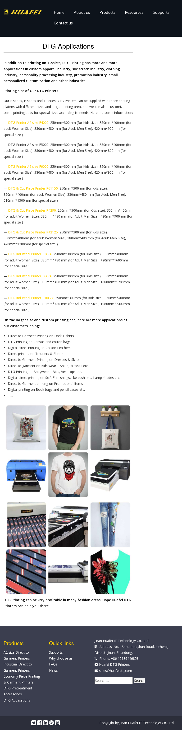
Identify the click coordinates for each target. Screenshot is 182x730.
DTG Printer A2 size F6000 (28, 166)
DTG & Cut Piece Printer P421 (31, 232)
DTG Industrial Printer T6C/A (30, 276)
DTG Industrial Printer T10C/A (31, 298)
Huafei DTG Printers (114, 664)
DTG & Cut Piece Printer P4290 (32, 210)
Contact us (63, 23)
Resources (134, 12)
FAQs (53, 664)
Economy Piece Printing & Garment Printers (22, 679)
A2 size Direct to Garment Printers (17, 655)
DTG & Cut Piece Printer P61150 (33, 188)
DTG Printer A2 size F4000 (28, 122)
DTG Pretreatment (18, 688)
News (53, 670)
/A (50, 254)
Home (59, 12)
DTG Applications (17, 700)
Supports (161, 12)
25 (56, 232)
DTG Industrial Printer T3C (28, 254)
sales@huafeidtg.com (115, 670)
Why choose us (61, 658)
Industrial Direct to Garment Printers (18, 667)
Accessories (13, 694)
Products (107, 12)
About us (82, 12)
